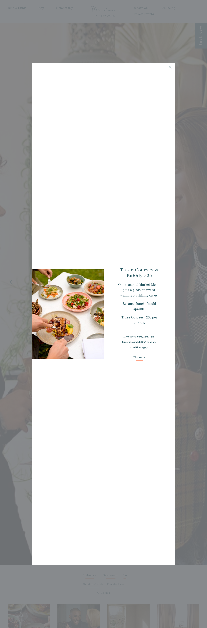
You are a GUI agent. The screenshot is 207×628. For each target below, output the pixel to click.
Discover (139, 357)
